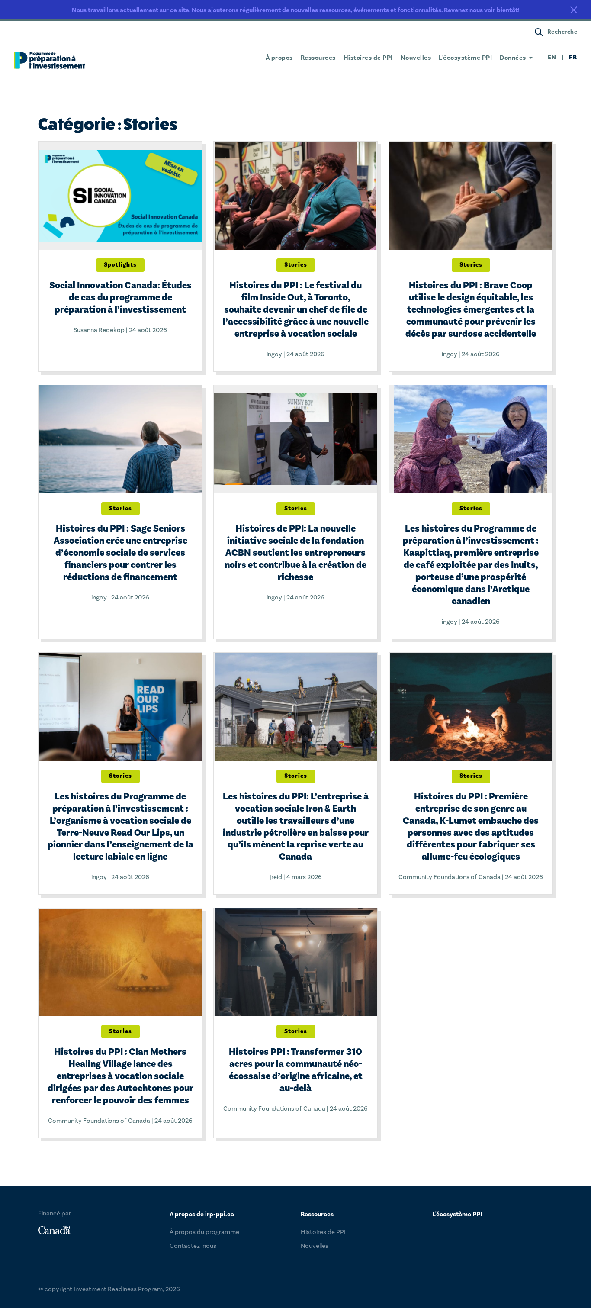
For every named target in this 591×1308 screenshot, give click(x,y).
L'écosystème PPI (465, 58)
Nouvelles (416, 58)
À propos (279, 58)
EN (552, 57)
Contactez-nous (193, 1246)
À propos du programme (204, 1232)
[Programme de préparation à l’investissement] (49, 60)
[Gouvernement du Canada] (54, 1230)
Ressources (318, 58)
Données (513, 58)
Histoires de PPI (368, 58)
